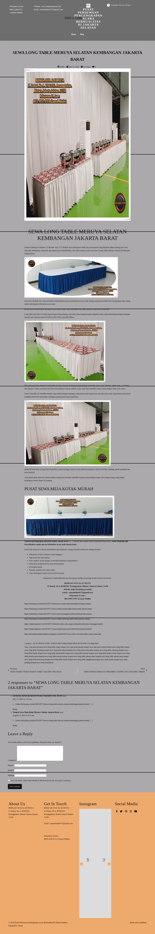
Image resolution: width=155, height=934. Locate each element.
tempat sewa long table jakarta (77, 653)
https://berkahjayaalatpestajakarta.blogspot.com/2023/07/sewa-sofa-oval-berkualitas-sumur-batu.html (62, 634)
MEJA (60, 643)
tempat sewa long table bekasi (55, 650)
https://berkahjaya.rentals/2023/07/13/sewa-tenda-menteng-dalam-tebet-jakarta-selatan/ (57, 619)
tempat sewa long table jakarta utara (110, 656)
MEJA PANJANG (80, 643)
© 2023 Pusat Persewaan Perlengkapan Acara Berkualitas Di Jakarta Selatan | (38, 923)
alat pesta (33, 647)
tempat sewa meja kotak (104, 659)
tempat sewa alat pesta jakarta (72, 647)
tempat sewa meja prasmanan (42, 662)
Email (11, 770)
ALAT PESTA (39, 643)
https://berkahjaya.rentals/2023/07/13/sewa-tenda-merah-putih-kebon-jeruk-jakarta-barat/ (58, 609)
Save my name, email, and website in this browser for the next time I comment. (41, 780)
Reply (15, 709)
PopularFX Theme (15, 926)
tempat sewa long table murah (56, 659)
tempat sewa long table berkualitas (80, 650)
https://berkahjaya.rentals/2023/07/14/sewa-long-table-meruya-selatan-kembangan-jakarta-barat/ (52, 704)
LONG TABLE (51, 643)
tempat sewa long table (115, 647)
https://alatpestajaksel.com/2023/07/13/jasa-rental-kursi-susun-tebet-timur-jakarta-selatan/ (58, 629)
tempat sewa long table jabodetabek (51, 653)
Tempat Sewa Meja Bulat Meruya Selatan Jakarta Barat (36, 712)
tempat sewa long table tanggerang (81, 659)
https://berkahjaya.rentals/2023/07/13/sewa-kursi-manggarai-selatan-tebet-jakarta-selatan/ (58, 614)
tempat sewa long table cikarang (106, 650)
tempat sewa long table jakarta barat (102, 653)
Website (11, 775)
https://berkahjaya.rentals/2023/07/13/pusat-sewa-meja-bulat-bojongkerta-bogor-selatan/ (57, 604)
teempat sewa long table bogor (49, 647)
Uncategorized (93, 643)
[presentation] (81, 864)
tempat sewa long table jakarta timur (82, 656)
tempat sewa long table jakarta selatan (53, 656)
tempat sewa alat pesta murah (95, 647)
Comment (12, 760)
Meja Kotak (68, 643)
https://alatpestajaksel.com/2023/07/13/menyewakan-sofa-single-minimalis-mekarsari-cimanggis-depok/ (63, 624)
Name (11, 765)
